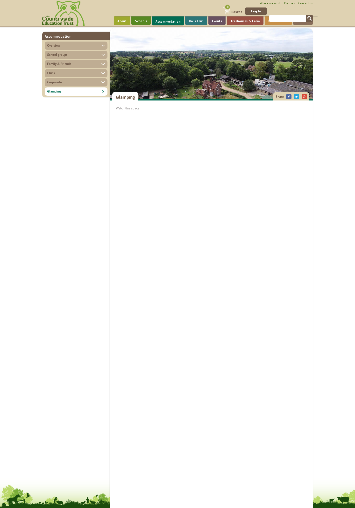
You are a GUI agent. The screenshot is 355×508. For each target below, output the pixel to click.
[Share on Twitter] (296, 96)
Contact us (305, 3)
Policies (289, 3)
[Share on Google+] (304, 96)
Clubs (51, 73)
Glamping (54, 91)
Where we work (270, 3)
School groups (57, 55)
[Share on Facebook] (289, 96)
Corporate (54, 82)
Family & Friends (59, 64)
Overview (53, 45)
